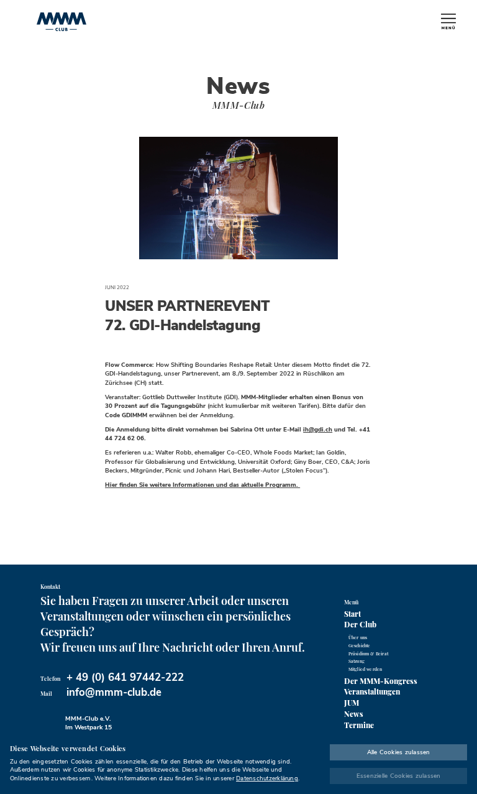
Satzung (356, 661)
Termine (359, 725)
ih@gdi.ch (317, 429)
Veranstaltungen (372, 691)
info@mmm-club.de (113, 692)
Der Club (360, 624)
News (353, 714)
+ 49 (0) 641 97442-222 (125, 677)
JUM (351, 703)
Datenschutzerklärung (267, 778)
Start (352, 614)
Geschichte (359, 646)
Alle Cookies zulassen (398, 752)
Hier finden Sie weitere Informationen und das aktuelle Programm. (202, 485)
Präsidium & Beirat (368, 654)
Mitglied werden (365, 669)
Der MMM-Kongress (380, 681)
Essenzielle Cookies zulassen (399, 776)
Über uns (357, 637)
